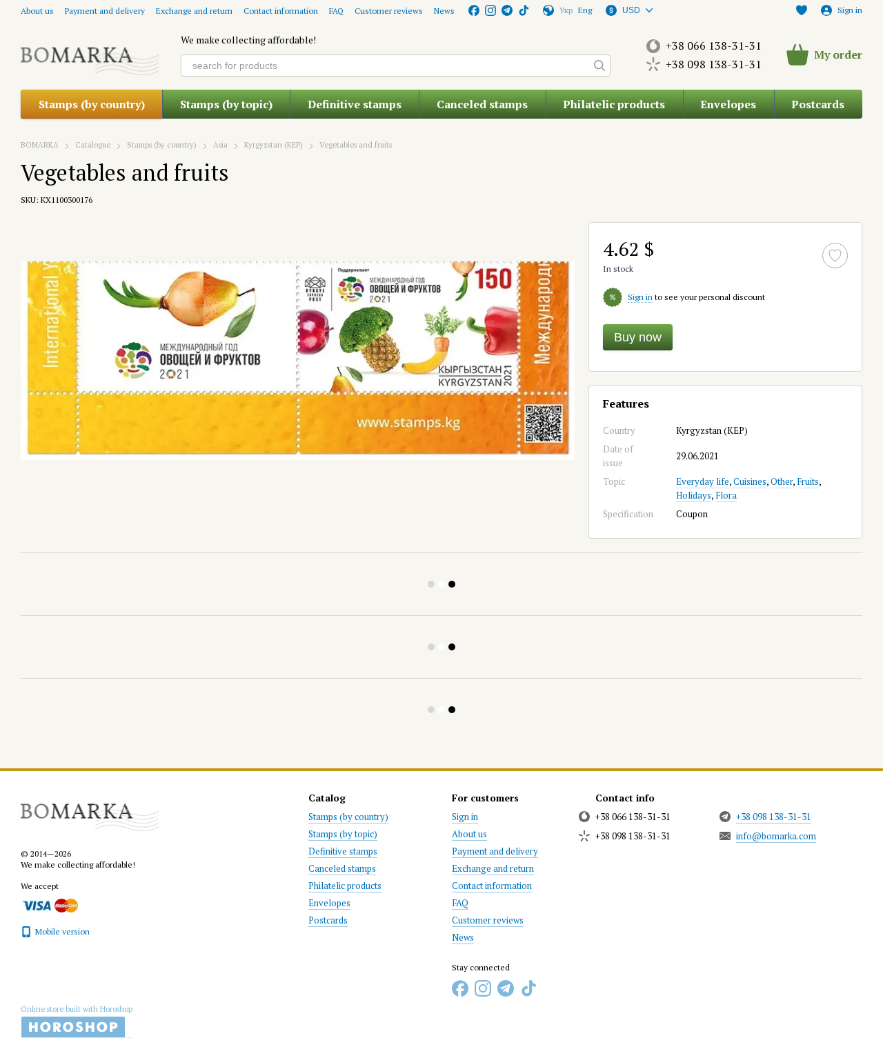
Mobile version (61, 931)
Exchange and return (194, 11)
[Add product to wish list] (835, 255)
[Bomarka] (90, 811)
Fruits (808, 481)
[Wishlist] (801, 10)
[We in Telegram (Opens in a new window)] (507, 10)
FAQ (336, 11)
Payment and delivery (105, 11)
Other (782, 481)
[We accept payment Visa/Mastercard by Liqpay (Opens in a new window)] (49, 904)
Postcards (817, 104)
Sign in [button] (640, 297)
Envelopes (728, 104)
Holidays (693, 495)
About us (37, 11)
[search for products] (599, 65)
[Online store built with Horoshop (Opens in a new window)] (76, 1021)
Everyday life (702, 481)
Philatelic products (614, 104)
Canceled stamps (482, 104)
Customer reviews (389, 11)
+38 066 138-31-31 (714, 45)
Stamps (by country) (92, 104)
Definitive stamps (354, 104)
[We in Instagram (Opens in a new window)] (490, 10)
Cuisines (749, 481)
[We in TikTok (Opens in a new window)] (523, 10)
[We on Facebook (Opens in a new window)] (473, 10)
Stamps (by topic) (226, 104)
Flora (726, 495)
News (444, 11)
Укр (566, 10)
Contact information (281, 11)
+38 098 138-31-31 (714, 64)
